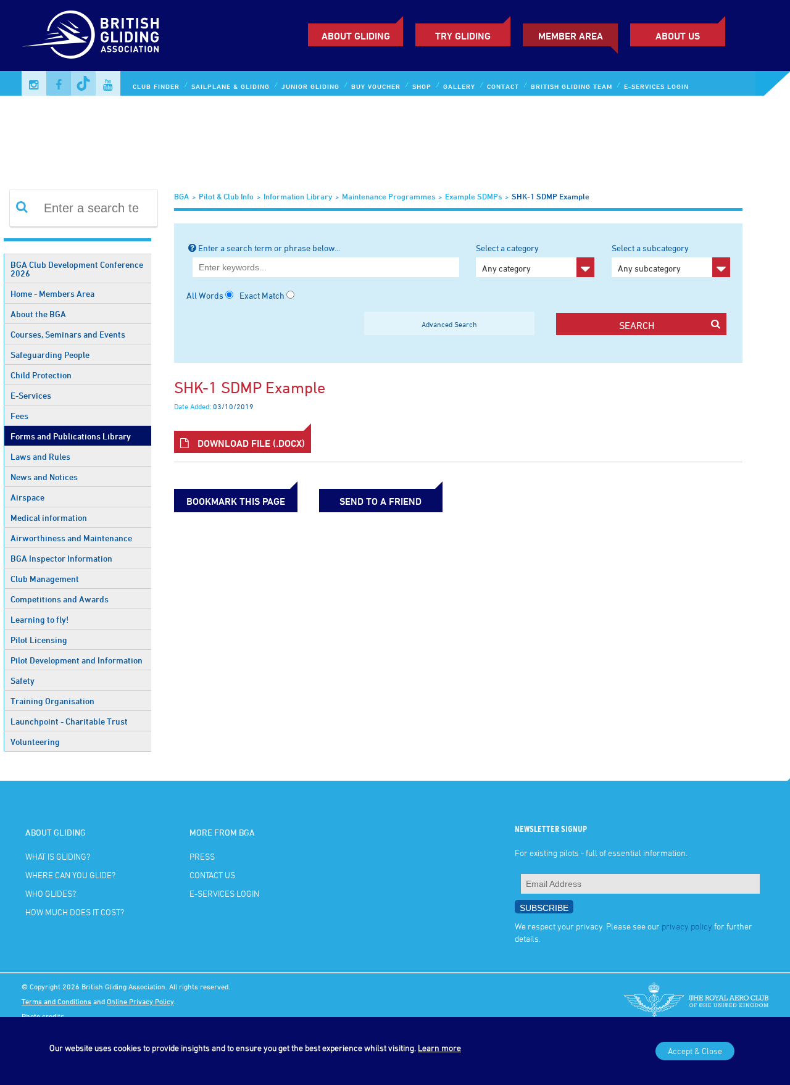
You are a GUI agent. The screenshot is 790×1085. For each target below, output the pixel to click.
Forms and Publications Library (70, 436)
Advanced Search (449, 324)
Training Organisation (52, 701)
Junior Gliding (310, 86)
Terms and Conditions (56, 1001)
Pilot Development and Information (76, 660)
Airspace (27, 497)
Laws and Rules (40, 456)
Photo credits (43, 1016)
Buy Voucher (376, 86)
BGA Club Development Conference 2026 (76, 268)
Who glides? (50, 893)
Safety (22, 680)
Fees (19, 415)
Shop (421, 86)
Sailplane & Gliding (230, 86)
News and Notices (44, 477)
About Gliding (356, 35)
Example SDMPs (473, 196)
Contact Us (212, 875)
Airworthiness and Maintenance (71, 538)
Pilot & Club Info (226, 196)
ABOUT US (677, 35)
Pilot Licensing (38, 639)
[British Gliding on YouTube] (108, 83)
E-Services (30, 395)
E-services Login (656, 86)
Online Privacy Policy (140, 1001)
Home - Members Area (52, 293)
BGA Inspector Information (61, 558)
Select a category (507, 258)
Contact (503, 86)
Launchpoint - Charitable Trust (69, 721)
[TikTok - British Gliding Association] (83, 83)
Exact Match (262, 295)
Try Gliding (463, 35)
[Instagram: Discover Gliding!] (34, 83)
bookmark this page (235, 501)
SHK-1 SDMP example (550, 196)
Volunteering (35, 741)
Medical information (48, 517)
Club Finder (156, 86)
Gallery (459, 86)
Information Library (298, 196)
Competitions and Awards (59, 599)
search (636, 325)
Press (202, 856)
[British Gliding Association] (90, 34)
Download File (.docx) (250, 443)
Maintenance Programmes (388, 196)
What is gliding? (57, 856)
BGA (181, 196)
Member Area (570, 35)
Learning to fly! (39, 619)
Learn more (439, 1047)
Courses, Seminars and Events (67, 334)
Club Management (44, 578)
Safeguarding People (49, 354)
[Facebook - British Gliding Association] (58, 83)
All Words (204, 295)
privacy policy (687, 926)
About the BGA (38, 314)
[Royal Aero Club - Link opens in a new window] (696, 1001)
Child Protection (41, 375)
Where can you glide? (70, 875)
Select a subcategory (650, 258)
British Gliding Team (571, 86)
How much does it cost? (74, 912)
